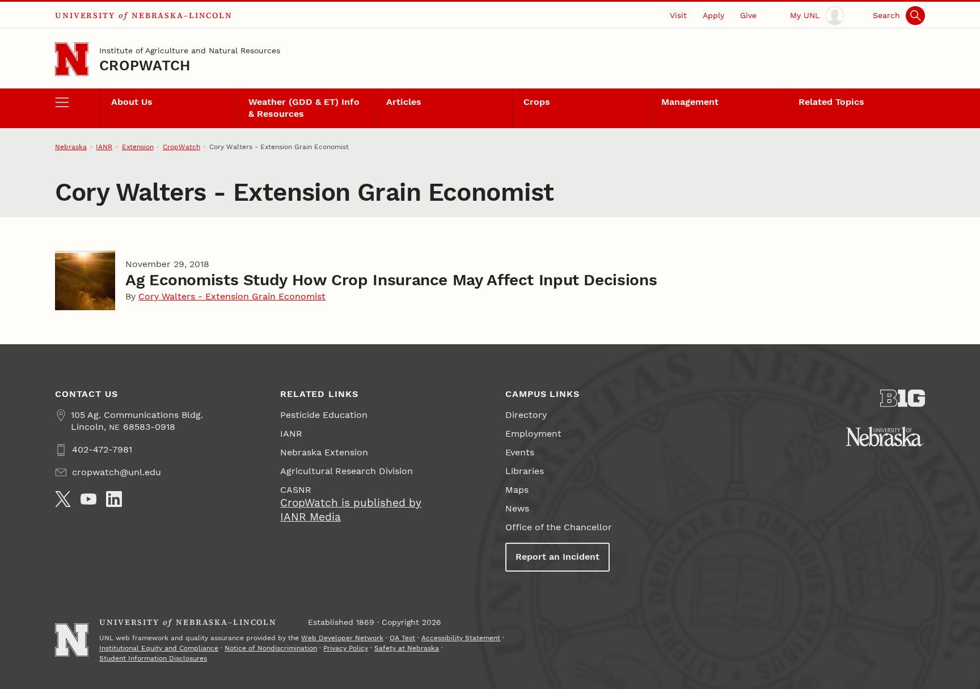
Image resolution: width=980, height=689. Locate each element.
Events (519, 452)
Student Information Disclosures (153, 658)
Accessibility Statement (460, 638)
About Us (132, 101)
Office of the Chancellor (558, 527)
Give (748, 15)
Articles (403, 101)
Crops (536, 101)
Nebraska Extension (324, 452)
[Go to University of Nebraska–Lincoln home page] (71, 59)
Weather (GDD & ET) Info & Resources (304, 107)
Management (690, 101)
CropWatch (144, 65)
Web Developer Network (342, 638)
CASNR (295, 489)
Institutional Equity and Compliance (158, 648)
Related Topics (831, 101)
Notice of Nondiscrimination (271, 648)
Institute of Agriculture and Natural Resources (189, 50)
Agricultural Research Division (346, 471)
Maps (517, 489)
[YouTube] (88, 499)
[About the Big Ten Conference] (902, 398)
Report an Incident (557, 556)
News (517, 508)
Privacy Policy (345, 648)
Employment (533, 433)
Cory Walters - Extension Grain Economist (232, 296)
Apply (713, 15)
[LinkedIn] (114, 499)
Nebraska (71, 147)
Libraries (524, 471)
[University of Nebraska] (885, 436)
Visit (678, 15)
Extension (138, 147)
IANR (104, 147)
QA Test (402, 638)
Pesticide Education (324, 414)
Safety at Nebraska (406, 648)
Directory (526, 414)
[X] (63, 499)
